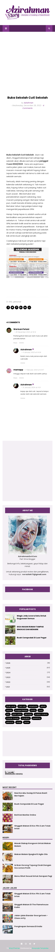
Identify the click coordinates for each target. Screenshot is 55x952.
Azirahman (28, 102)
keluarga (28, 714)
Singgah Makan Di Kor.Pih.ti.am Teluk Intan (32, 827)
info (10, 301)
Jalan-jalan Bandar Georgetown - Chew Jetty (31, 916)
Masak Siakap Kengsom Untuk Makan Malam (32, 844)
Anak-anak (10, 706)
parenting (36, 718)
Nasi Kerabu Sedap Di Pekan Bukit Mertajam (30, 794)
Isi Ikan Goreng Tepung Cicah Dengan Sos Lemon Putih (32, 866)
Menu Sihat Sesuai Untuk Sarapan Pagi (33, 876)
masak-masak (12, 718)
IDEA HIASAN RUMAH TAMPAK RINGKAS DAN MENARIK (30, 628)
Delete (21, 343)
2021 (28, 687)
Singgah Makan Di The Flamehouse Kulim (31, 906)
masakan (26, 718)
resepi (18, 722)
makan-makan (41, 714)
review (26, 722)
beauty (9, 710)
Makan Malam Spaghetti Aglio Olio (31, 854)
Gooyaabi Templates (40, 948)
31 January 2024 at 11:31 (32, 387)
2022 (28, 682)
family (33, 710)
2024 (28, 672)
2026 (28, 663)
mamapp (18, 369)
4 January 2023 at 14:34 (32, 352)
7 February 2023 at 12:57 (34, 370)
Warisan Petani (21, 329)
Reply (15, 343)
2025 (28, 668)
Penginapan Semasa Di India (28, 926)
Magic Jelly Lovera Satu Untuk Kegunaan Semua (31, 617)
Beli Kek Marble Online (25, 815)
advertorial (33, 706)
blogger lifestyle (21, 710)
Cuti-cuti (22, 706)
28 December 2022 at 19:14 (26, 332)
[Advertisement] (27, 64)
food (40, 710)
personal (17, 301)
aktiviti (43, 706)
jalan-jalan (17, 714)
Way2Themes (14, 948)
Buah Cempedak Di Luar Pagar (32, 637)
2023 (28, 677)
